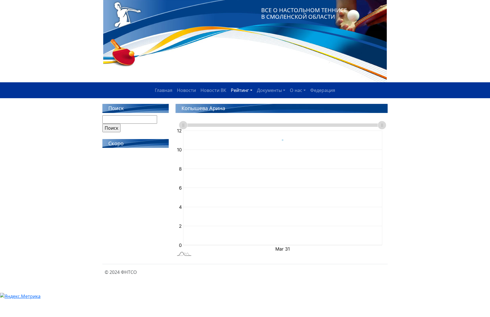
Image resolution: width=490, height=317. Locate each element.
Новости (186, 90)
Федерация (322, 90)
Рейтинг (240, 90)
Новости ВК (213, 90)
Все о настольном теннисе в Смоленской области (304, 13)
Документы (269, 90)
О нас (296, 90)
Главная (163, 90)
